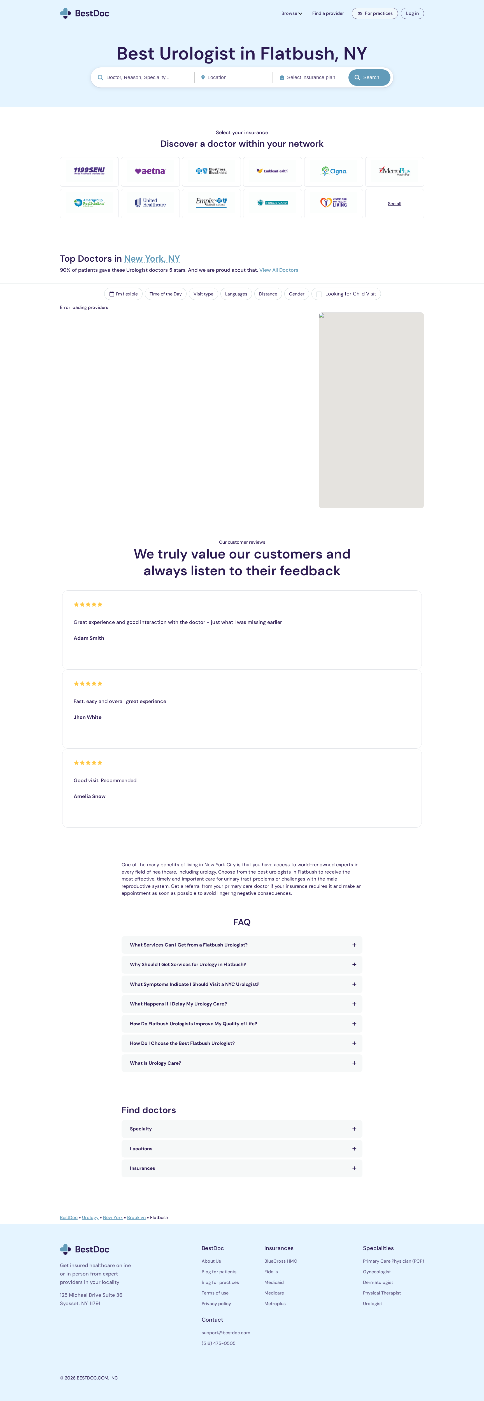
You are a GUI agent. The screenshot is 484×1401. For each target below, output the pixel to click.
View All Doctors (278, 270)
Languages (236, 294)
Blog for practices (220, 1282)
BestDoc (69, 1217)
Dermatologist (378, 1282)
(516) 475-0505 (219, 1343)
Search (371, 77)
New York (113, 1217)
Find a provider (328, 13)
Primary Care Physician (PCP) (393, 1261)
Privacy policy (216, 1304)
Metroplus (275, 1304)
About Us (211, 1261)
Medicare (274, 1293)
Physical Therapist (382, 1293)
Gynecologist (377, 1272)
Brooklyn (136, 1217)
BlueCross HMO (280, 1261)
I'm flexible (127, 294)
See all (394, 204)
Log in (412, 13)
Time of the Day (166, 294)
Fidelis (271, 1272)
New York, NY (152, 259)
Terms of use (215, 1293)
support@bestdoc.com (226, 1333)
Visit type (203, 294)
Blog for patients (219, 1272)
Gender (296, 294)
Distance (268, 294)
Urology (90, 1217)
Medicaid (274, 1282)
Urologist (372, 1304)
